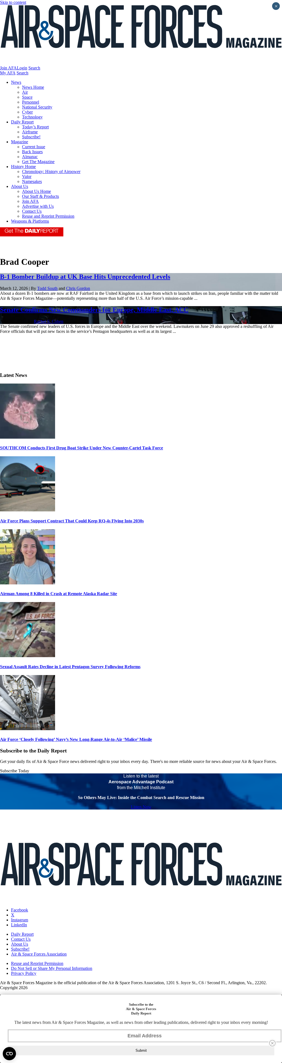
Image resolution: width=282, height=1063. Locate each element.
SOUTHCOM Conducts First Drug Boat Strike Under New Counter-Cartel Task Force (81, 448)
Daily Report (22, 122)
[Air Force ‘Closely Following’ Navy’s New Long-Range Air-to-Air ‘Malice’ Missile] (27, 728)
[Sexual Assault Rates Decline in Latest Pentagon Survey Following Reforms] (27, 655)
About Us (19, 186)
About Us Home (36, 191)
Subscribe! (31, 136)
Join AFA (8, 68)
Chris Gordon (78, 288)
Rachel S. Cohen (48, 321)
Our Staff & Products (40, 196)
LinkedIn (19, 924)
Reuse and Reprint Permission (48, 216)
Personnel (30, 102)
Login (22, 68)
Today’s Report (35, 127)
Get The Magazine (38, 161)
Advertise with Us (38, 206)
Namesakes (32, 181)
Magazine (19, 141)
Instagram (19, 920)
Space (27, 97)
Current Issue (33, 146)
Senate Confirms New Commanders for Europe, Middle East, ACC (94, 309)
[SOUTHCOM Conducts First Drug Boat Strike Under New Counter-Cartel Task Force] (27, 437)
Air (25, 92)
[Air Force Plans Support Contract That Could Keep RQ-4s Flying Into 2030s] (27, 510)
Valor (26, 176)
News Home (33, 87)
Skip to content (13, 2)
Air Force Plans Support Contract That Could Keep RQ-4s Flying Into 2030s (72, 521)
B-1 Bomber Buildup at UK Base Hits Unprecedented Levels (85, 276)
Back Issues (32, 151)
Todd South (47, 288)
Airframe (30, 131)
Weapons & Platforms (30, 221)
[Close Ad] (272, 1043)
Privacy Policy (23, 973)
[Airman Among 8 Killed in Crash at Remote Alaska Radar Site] (27, 583)
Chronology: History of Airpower (51, 171)
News (16, 82)
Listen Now (141, 807)
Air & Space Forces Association (39, 954)
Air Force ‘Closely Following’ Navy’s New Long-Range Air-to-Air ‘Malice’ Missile (76, 739)
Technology (32, 117)
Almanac (30, 156)
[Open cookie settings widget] (9, 1053)
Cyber (27, 112)
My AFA (7, 73)
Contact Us (32, 211)
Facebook (19, 910)
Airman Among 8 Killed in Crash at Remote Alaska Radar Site (58, 593)
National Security (37, 107)
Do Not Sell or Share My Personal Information (51, 968)
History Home (23, 166)
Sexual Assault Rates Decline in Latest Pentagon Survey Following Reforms (70, 666)
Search (34, 68)
